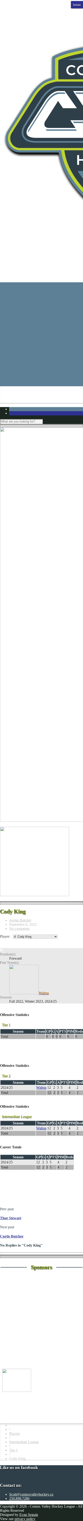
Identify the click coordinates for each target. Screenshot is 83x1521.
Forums (24, 334)
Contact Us (26, 322)
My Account (27, 384)
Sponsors (16, 313)
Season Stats (27, 301)
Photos (14, 309)
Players (14, 1434)
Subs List (34, 372)
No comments (19, 929)
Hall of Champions (32, 338)
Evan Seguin (28, 1515)
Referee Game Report (34, 351)
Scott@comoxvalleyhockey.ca (31, 1494)
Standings (16, 293)
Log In (14, 380)
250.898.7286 (19, 1498)
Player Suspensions (32, 347)
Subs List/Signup (30, 367)
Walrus (41, 1087)
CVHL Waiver (29, 326)
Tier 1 (13, 1450)
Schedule (16, 288)
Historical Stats (29, 305)
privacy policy (25, 1519)
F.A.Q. (23, 330)
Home (13, 284)
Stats (12, 297)
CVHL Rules (37, 363)
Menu (4, 269)
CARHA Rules (39, 359)
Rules (22, 355)
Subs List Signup (40, 376)
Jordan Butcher (20, 920)
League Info (18, 317)
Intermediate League (24, 1442)
